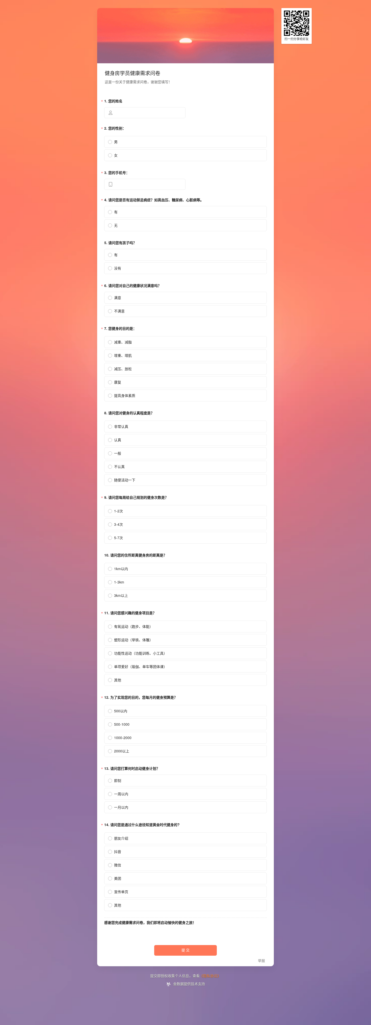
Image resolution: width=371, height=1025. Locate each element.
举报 (261, 960)
